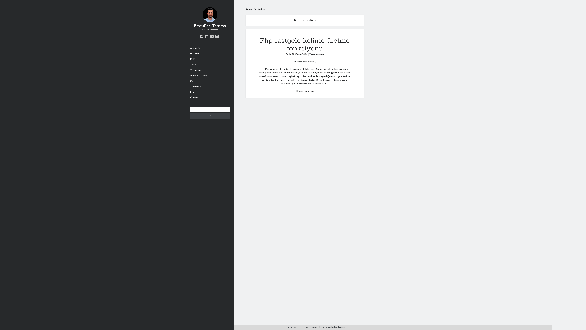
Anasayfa (195, 47)
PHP (192, 58)
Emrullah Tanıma (210, 26)
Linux (193, 91)
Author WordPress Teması (299, 327)
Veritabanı (195, 69)
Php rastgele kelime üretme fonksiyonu (305, 44)
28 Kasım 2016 (299, 54)
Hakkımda (195, 53)
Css (192, 80)
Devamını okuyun (305, 90)
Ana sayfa (251, 9)
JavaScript (195, 86)
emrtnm (320, 54)
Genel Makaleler (199, 75)
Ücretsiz (194, 97)
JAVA (193, 64)
